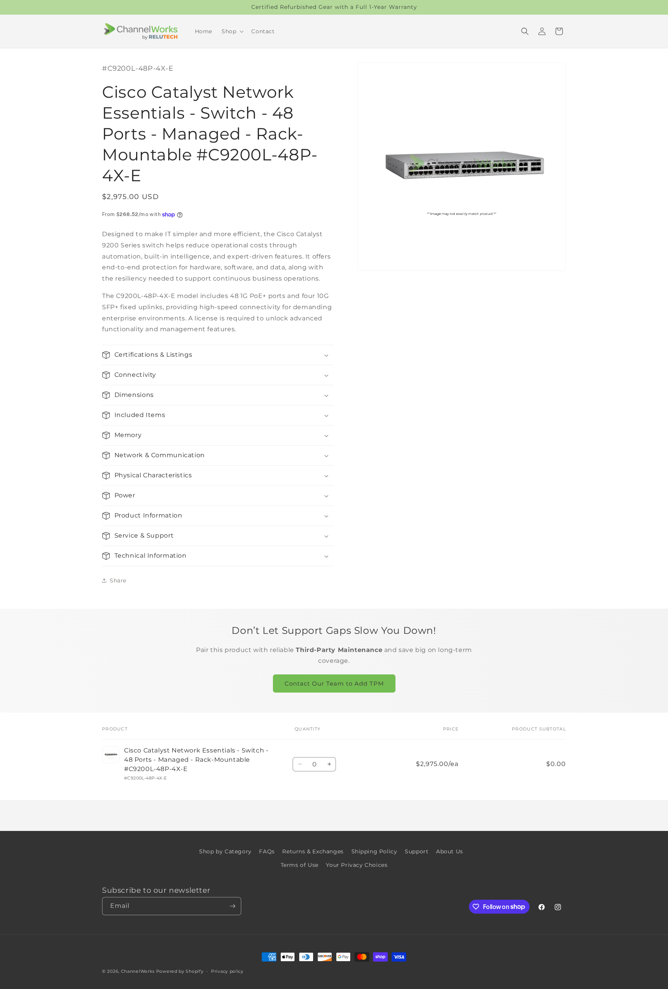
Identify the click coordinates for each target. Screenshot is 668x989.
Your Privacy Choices (356, 864)
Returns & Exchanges (312, 851)
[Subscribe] (232, 906)
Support (416, 851)
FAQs (266, 851)
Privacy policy (227, 971)
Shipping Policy (374, 851)
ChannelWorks (138, 971)
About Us (449, 851)
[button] (232, 31)
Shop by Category (225, 851)
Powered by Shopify (180, 971)
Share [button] (118, 580)
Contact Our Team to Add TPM (334, 683)
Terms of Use (300, 864)
